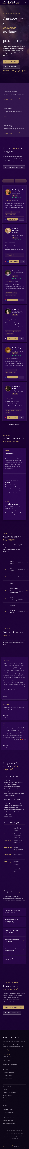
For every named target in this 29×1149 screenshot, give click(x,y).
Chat (21, 219)
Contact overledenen (8, 1072)
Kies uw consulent (11, 66)
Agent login (23, 1147)
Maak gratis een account (13, 1007)
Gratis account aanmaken (9, 1092)
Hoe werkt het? (7, 1087)
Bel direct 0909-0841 (12, 1012)
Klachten (20, 1133)
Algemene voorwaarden (9, 1123)
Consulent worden (7, 1098)
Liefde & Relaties (7, 1067)
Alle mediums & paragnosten (10, 1064)
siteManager (10, 1145)
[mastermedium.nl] (11, 3)
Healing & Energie (7, 1078)
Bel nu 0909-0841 (10, 61)
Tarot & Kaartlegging (8, 1075)
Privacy (5, 1120)
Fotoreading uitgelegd (8, 1117)
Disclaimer (10, 1120)
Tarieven (5, 1089)
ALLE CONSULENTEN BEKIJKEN (14, 167)
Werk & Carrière (7, 1069)
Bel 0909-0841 (12, 219)
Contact (5, 1100)
